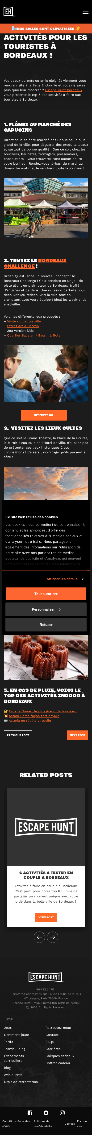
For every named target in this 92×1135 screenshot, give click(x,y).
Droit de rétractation (21, 1082)
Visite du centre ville (24, 321)
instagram (62, 1113)
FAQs (50, 1042)
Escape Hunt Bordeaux (63, 90)
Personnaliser (43, 609)
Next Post (77, 735)
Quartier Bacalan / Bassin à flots (33, 335)
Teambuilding (14, 1049)
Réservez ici (43, 415)
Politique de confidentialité (43, 1124)
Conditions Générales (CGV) (16, 1124)
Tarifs (8, 1042)
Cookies (70, 1123)
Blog (7, 1068)
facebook (30, 1113)
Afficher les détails (62, 579)
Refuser (46, 625)
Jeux (8, 1028)
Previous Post (18, 735)
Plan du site (82, 1124)
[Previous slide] (39, 937)
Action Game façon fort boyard (34, 716)
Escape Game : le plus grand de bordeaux (43, 711)
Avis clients (13, 1075)
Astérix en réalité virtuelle (30, 720)
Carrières (53, 1049)
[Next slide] (52, 937)
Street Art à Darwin (23, 326)
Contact (52, 1035)
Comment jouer (16, 1035)
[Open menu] (85, 12)
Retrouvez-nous (58, 1028)
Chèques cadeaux (60, 1056)
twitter (46, 1113)
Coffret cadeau (58, 1063)
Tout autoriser (46, 594)
